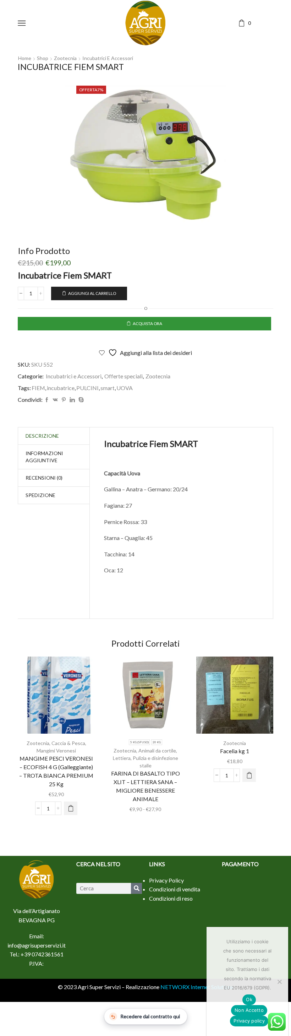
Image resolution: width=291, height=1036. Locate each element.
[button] (70, 808)
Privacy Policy (166, 880)
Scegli (145, 697)
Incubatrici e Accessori (107, 58)
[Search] (136, 888)
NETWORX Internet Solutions (197, 986)
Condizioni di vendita (174, 889)
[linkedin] (72, 400)
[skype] (80, 400)
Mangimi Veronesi (56, 751)
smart (107, 387)
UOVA (124, 387)
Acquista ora (147, 323)
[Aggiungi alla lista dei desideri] (41, 697)
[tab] (42, 435)
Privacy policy (249, 1021)
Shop (42, 58)
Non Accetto (249, 1010)
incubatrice (61, 387)
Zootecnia (65, 58)
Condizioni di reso (171, 898)
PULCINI (87, 387)
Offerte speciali (123, 376)
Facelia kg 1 (234, 751)
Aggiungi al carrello (92, 293)
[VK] (55, 400)
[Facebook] (47, 400)
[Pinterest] (64, 400)
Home (24, 58)
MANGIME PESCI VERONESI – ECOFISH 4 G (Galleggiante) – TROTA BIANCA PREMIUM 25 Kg (56, 771)
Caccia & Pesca (68, 743)
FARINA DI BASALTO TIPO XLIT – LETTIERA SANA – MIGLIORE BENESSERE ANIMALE (145, 786)
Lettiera (122, 758)
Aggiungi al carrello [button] (56, 697)
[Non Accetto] (279, 981)
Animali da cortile (157, 751)
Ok (249, 999)
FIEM (38, 387)
